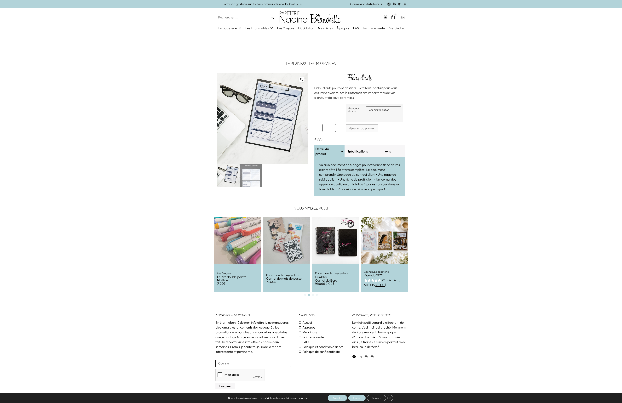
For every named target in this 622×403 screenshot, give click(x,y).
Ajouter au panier (362, 128)
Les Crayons (285, 28)
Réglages (376, 398)
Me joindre (396, 28)
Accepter (337, 398)
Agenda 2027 (324, 275)
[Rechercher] (272, 17)
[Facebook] (389, 4)
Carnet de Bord (277, 280)
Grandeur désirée (353, 109)
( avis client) (342, 280)
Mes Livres (325, 28)
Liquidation (306, 28)
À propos (343, 28)
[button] (302, 79)
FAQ (356, 28)
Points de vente (374, 28)
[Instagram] (399, 4)
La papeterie (227, 28)
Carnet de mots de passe (235, 278)
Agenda (319, 271)
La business (296, 64)
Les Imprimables (257, 28)
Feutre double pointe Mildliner (378, 278)
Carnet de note (226, 275)
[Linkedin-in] (394, 4)
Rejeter (357, 398)
